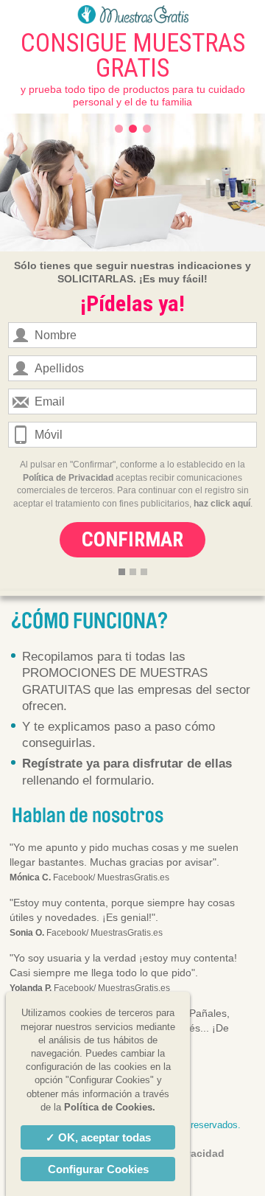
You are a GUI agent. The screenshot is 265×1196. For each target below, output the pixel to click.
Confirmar (132, 540)
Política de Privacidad (68, 478)
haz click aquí (222, 503)
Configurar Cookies (98, 1169)
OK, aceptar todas (104, 1137)
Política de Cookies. (109, 1107)
